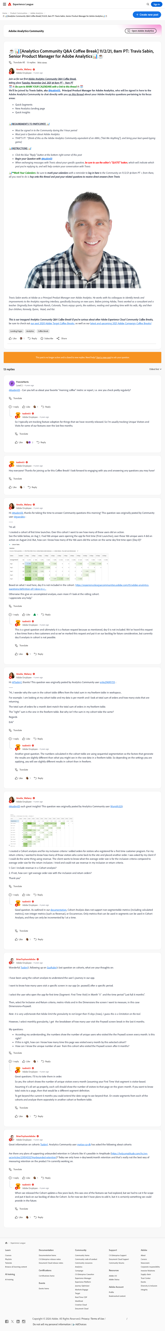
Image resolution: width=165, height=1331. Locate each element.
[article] (81, 394)
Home (4, 13)
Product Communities (18, 13)
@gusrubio (19, 516)
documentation (58, 909)
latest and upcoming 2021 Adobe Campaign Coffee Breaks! (120, 323)
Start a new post (103, 357)
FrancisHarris (22, 381)
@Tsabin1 (17, 682)
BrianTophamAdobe (25, 959)
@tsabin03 (54, 90)
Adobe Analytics (36, 13)
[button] (147, 14)
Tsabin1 (24, 967)
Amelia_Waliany (24, 69)
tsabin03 (26, 413)
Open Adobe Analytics (143, 30)
